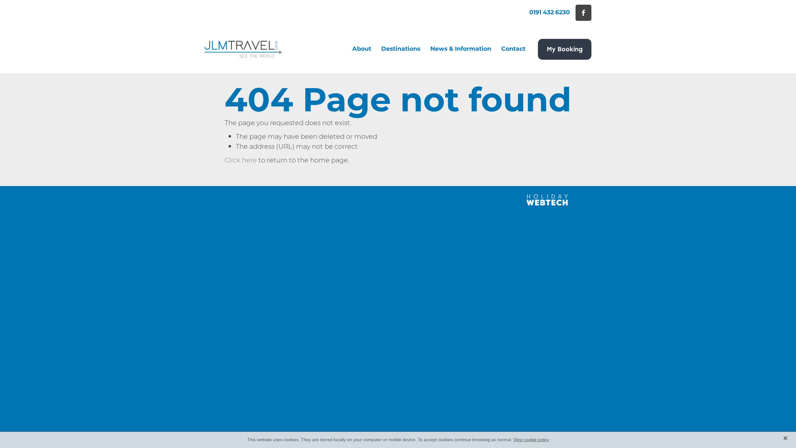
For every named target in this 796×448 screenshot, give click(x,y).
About (361, 49)
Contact (513, 49)
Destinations (400, 49)
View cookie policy (531, 439)
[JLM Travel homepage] (243, 49)
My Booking (565, 49)
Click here (240, 160)
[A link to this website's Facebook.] (583, 13)
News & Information (460, 49)
